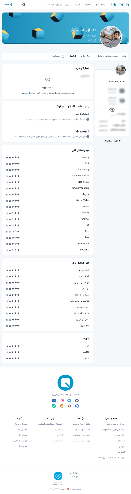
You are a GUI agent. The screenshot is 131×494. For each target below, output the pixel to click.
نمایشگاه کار (57, 440)
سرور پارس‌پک (58, 484)
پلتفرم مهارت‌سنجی (81, 424)
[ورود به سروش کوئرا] (77, 406)
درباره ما (23, 435)
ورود (7, 4)
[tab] (85, 56)
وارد (29, 93)
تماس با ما (22, 429)
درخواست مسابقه (81, 435)
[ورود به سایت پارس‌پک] (58, 476)
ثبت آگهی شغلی (82, 429)
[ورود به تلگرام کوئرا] (69, 400)
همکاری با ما (21, 424)
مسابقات (121, 440)
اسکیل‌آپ (58, 429)
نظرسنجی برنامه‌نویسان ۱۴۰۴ (111, 457)
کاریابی (122, 446)
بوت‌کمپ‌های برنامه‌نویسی (112, 429)
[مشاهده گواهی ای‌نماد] (71, 478)
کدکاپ (60, 435)
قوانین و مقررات (19, 440)
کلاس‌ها (121, 452)
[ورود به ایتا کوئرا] (62, 406)
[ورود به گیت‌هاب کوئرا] (77, 400)
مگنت (124, 56)
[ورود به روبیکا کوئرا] (69, 406)
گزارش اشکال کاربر (110, 141)
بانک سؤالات (119, 435)
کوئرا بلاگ (22, 446)
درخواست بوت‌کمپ (81, 440)
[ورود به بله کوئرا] (54, 406)
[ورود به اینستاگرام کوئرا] (62, 400)
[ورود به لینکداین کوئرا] (54, 400)
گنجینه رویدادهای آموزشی (50, 424)
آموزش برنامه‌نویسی (115, 424)
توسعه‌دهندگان (111, 56)
